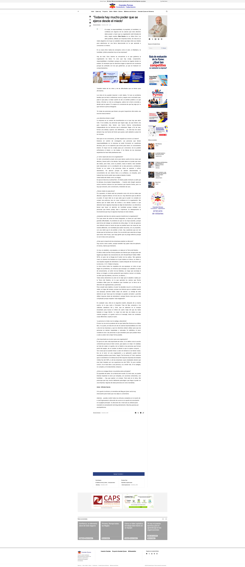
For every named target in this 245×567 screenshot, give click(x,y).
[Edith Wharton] (151, 146)
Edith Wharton (158, 144)
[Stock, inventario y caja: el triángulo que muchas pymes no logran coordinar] (151, 175)
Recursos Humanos (96, 24)
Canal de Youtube (106, 551)
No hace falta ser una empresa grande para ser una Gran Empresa (123, 1)
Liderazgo (127, 538)
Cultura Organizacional (126, 484)
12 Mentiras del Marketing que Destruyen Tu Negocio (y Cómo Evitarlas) (161, 164)
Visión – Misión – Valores (86, 565)
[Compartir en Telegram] (90, 22)
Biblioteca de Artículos (114, 565)
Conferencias (94, 565)
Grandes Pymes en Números (103, 565)
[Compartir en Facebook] (90, 16)
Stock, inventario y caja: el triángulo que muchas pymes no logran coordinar (160, 174)
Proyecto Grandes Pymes (119, 551)
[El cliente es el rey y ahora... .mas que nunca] (106, 482)
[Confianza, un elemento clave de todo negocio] (88, 530)
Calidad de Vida (158, 156)
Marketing (98, 484)
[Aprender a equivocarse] (132, 482)
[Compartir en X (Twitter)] (90, 19)
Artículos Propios (103, 1)
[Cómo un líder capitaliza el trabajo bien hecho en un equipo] (134, 530)
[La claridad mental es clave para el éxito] (151, 155)
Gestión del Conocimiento (152, 535)
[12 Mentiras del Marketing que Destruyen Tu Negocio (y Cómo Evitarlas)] (151, 165)
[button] (164, 1)
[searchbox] (154, 48)
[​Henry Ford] (151, 185)
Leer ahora (143, 1)
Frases (157, 145)
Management (81, 538)
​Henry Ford (157, 182)
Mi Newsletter (132, 551)
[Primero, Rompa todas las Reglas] (111, 530)
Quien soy (79, 565)
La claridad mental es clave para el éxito (160, 153)
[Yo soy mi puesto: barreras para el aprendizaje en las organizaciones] (156, 530)
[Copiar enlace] (90, 25)
